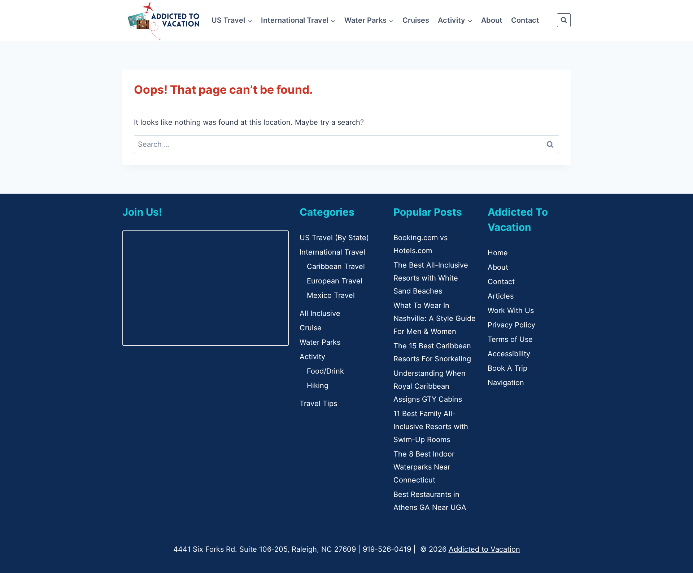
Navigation (506, 382)
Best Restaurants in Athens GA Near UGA (429, 501)
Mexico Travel (331, 295)
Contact (525, 20)
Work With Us (511, 310)
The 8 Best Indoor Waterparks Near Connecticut (423, 467)
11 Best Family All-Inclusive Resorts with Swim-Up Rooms (430, 426)
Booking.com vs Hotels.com (420, 244)
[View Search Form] (564, 20)
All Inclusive (320, 313)
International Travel (332, 252)
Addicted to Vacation (484, 549)
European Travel (334, 281)
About (491, 20)
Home (498, 252)
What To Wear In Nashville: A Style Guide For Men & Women (434, 318)
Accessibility (509, 353)
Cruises (415, 20)
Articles (501, 296)
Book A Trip (507, 368)
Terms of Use (510, 339)
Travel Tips (318, 403)
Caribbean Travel (336, 266)
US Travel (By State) (334, 237)
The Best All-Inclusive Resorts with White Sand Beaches (430, 278)
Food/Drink (325, 371)
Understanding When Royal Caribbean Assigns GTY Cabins (429, 386)
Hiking (317, 385)
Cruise (311, 327)
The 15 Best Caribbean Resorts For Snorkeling (432, 352)
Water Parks (320, 342)
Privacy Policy (511, 325)
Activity (312, 356)
